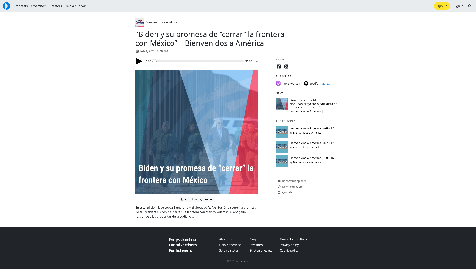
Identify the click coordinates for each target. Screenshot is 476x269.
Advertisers (39, 6)
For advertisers (183, 244)
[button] (469, 6)
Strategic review (261, 250)
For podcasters (182, 239)
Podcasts (21, 6)
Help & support (75, 6)
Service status (229, 250)
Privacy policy (289, 245)
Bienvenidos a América (162, 22)
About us (225, 239)
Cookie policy (289, 250)
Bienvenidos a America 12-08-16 (311, 158)
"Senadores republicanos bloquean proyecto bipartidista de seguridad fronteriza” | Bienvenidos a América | (313, 105)
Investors (256, 245)
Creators (56, 6)
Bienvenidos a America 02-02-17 (311, 128)
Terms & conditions (293, 239)
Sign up (442, 6)
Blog (253, 239)
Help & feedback (230, 245)
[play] (139, 61)
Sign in (458, 6)
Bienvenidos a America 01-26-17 (311, 143)
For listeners (180, 250)
